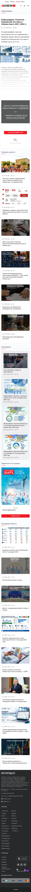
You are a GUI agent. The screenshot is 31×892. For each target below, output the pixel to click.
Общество (14, 828)
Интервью (4, 818)
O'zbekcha (12, 1)
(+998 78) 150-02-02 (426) (15, 796)
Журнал (14, 813)
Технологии (5, 831)
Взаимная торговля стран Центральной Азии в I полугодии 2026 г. (15, 551)
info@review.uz (7, 798)
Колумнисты (5, 826)
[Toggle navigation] (28, 5)
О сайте (4, 859)
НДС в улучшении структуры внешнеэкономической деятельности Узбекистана (14, 243)
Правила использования (6, 867)
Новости (14, 818)
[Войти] (24, 5)
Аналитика (5, 810)
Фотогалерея (5, 846)
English (22, 1)
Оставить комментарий (15, 132)
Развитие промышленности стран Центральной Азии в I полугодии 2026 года (14, 639)
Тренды (4, 813)
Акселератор (5, 828)
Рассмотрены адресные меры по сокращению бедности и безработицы (14, 700)
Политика (14, 823)
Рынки (3, 815)
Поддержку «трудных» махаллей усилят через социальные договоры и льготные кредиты (15, 212)
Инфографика (6, 836)
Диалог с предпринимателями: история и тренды (15, 609)
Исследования (6, 838)
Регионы (14, 815)
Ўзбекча (7, 1)
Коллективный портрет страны (12, 580)
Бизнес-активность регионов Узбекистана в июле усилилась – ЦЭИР (15, 670)
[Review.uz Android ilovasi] (23, 858)
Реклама (4, 862)
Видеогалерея (6, 848)
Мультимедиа (5, 843)
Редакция (4, 864)
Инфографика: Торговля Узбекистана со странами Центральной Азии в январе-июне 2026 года (15, 425)
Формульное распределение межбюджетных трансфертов (11, 308)
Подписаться (15, 516)
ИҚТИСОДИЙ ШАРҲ (9, 510)
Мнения (4, 821)
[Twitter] (24, 864)
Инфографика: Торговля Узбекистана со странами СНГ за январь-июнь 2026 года (15, 453)
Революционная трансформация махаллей (13, 337)
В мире (14, 810)
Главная (4, 857)
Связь (3, 871)
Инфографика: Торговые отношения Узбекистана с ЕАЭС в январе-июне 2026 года (15, 397)
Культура (4, 833)
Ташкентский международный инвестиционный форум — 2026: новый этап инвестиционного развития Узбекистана (15, 276)
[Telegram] (18, 864)
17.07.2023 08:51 (7, 27)
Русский (18, 1)
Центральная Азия (17, 826)
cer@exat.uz (6, 801)
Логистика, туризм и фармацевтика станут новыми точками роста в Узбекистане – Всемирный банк (13, 180)
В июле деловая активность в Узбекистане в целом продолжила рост (14, 762)
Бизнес (4, 823)
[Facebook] (21, 864)
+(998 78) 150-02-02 (8, 793)
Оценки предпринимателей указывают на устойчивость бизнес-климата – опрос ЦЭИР (15, 731)
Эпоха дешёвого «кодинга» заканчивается (12, 371)
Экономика (15, 821)
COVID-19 (15, 831)
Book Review (5, 841)
